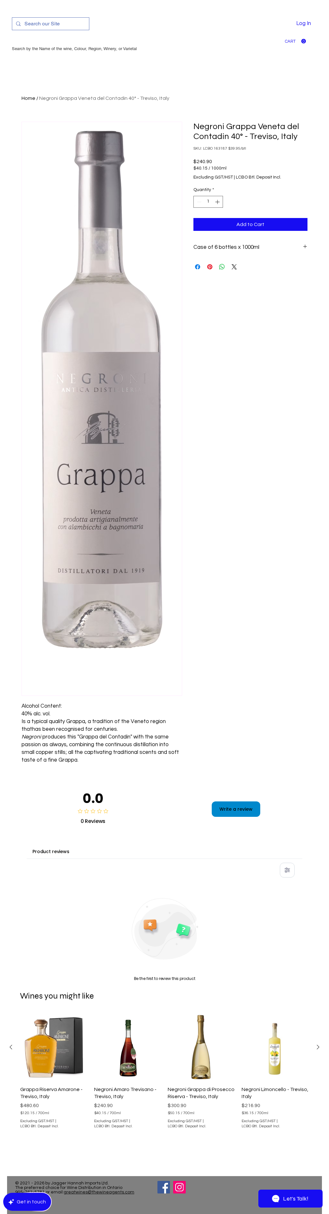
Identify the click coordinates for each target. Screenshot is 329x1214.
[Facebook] (163, 1187)
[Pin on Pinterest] (210, 267)
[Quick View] (54, 1047)
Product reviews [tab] (50, 851)
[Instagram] (179, 1187)
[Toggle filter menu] (287, 870)
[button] (295, 41)
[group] (164, 1087)
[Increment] (218, 201)
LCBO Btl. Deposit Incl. (258, 177)
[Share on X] (234, 267)
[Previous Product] (11, 1047)
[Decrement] (198, 201)
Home (28, 98)
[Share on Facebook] (197, 267)
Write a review (236, 809)
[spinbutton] (208, 201)
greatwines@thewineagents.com (99, 1192)
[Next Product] (318, 1047)
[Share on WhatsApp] (222, 267)
